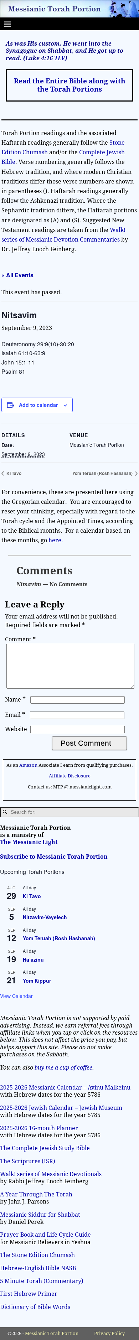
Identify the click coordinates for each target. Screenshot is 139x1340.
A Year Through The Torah (36, 1194)
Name (15, 699)
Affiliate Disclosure (70, 775)
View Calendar (16, 995)
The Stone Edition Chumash (37, 1255)
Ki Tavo (13, 473)
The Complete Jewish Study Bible (45, 1148)
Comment (20, 639)
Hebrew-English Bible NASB (38, 1268)
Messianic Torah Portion (51, 1333)
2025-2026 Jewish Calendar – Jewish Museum (61, 1107)
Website (16, 729)
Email (15, 715)
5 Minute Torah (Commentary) (41, 1281)
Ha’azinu (33, 959)
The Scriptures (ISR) (27, 1161)
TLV (59, 58)
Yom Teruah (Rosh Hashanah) (103, 473)
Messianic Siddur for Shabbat (40, 1214)
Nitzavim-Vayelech (45, 917)
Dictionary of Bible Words (35, 1307)
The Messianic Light (28, 842)
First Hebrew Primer (28, 1293)
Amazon (28, 765)
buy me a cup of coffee (63, 1067)
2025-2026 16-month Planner (39, 1128)
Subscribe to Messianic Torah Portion (54, 856)
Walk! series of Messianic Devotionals (51, 1174)
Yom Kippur (37, 980)
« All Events (17, 275)
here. (55, 540)
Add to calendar (38, 404)
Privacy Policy (109, 1333)
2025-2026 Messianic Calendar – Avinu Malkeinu (65, 1087)
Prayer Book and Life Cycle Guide (45, 1234)
